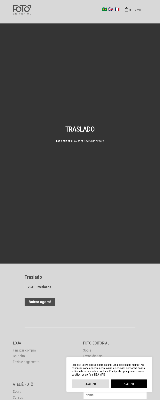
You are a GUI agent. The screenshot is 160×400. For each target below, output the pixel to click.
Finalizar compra (24, 350)
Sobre (87, 350)
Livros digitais (93, 356)
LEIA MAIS (100, 374)
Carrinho (19, 356)
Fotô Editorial (65, 141)
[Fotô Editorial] (22, 10)
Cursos (18, 397)
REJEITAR (90, 383)
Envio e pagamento (26, 362)
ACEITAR (129, 383)
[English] (110, 9)
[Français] (117, 9)
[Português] (104, 9)
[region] (109, 374)
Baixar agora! (39, 301)
